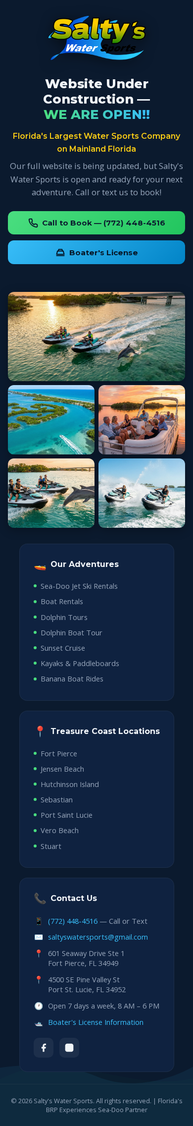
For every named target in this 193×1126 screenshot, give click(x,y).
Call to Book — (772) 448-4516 (103, 222)
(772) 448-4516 (72, 921)
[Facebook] (43, 1048)
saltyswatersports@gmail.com (98, 937)
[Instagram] (69, 1048)
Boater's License (103, 252)
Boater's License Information (96, 1022)
